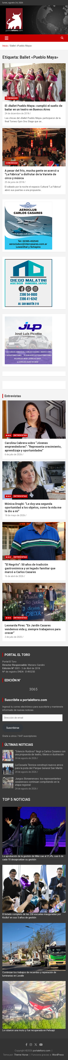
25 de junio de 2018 (14, 182)
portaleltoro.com (41, 1050)
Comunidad (12, 98)
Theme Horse (21, 1054)
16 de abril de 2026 (14, 576)
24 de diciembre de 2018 (17, 113)
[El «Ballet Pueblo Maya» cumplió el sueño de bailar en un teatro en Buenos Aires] (34, 82)
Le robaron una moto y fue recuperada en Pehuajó (28, 1030)
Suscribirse (12, 727)
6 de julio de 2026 (13, 454)
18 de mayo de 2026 (15, 515)
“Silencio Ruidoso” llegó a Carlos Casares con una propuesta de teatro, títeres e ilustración (40, 753)
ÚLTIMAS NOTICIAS (19, 745)
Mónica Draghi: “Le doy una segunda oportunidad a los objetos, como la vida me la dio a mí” (33, 507)
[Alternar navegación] (6, 38)
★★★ (8, 435)
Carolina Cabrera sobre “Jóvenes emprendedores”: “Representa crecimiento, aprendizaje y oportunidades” (33, 446)
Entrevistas (13, 396)
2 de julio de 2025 (13, 637)
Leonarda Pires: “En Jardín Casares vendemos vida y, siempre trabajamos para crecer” (33, 629)
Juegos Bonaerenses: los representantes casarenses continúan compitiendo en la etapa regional (38, 781)
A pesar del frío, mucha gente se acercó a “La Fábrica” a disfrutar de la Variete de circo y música (32, 174)
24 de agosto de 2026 (26, 758)
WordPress (58, 1054)
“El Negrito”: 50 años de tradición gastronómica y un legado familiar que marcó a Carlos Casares (30, 568)
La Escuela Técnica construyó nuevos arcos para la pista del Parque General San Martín (39, 766)
